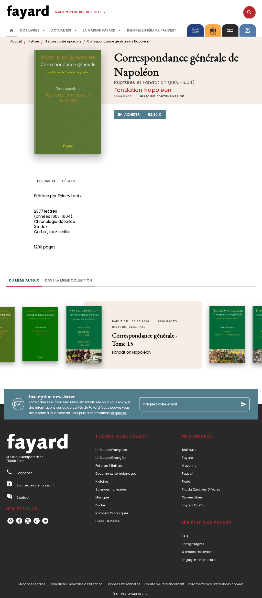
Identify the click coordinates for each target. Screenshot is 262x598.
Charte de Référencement (164, 584)
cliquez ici (119, 412)
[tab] (11, 30)
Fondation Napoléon (142, 90)
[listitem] (10, 520)
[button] (162, 96)
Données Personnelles (123, 584)
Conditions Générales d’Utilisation (76, 584)
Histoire (33, 41)
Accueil (16, 41)
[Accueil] (27, 12)
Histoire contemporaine (63, 41)
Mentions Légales (31, 584)
